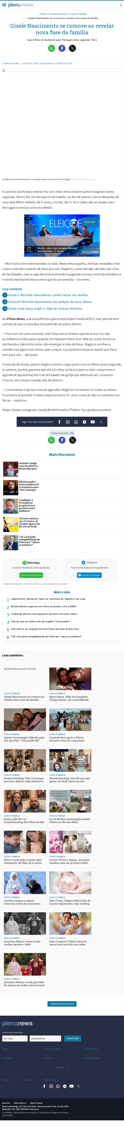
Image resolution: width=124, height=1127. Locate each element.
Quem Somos (36, 1103)
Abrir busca (121, 5)
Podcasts (28, 1080)
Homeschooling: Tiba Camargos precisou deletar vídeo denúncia (24, 780)
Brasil (5, 1049)
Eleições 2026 (90, 1049)
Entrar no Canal (32, 575)
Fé (67, 1067)
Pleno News (20, 5)
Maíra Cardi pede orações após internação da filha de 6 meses (23, 861)
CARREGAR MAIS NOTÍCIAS (62, 1004)
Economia (7, 1058)
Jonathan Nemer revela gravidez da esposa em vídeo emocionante (24, 984)
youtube (92, 422)
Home (43, 13)
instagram (67, 422)
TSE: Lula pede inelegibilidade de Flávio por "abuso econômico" (46, 636)
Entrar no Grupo (90, 575)
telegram (84, 422)
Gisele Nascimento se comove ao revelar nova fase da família (24, 698)
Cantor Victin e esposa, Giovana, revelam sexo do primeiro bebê (69, 861)
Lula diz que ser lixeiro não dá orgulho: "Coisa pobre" (40, 621)
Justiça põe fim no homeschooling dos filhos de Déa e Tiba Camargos (24, 822)
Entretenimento (92, 1058)
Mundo (59, 1067)
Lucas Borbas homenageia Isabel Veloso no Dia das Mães (69, 821)
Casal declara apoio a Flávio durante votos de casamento (67, 739)
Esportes (48, 1058)
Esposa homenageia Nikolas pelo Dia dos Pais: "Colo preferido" (24, 739)
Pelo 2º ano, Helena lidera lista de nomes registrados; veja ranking (70, 902)
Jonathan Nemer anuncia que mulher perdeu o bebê (22, 943)
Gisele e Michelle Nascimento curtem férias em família (48, 295)
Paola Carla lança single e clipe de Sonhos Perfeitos (45, 308)
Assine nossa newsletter (12, 1032)
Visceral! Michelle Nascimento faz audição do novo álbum (50, 302)
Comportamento (58, 13)
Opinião (6, 1080)
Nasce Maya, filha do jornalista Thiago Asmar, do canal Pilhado (69, 698)
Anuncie (6, 1103)
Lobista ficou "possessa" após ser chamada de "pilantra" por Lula (48, 598)
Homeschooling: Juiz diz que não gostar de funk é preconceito (69, 780)
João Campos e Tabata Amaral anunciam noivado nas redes (67, 943)
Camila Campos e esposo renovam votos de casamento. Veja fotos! (22, 903)
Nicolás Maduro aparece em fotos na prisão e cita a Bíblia (43, 606)
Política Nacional (52, 1049)
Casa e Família (78, 13)
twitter (101, 422)
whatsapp (76, 422)
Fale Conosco (20, 1103)
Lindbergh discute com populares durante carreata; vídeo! (44, 613)
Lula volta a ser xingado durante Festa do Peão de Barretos (45, 629)
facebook (59, 422)
